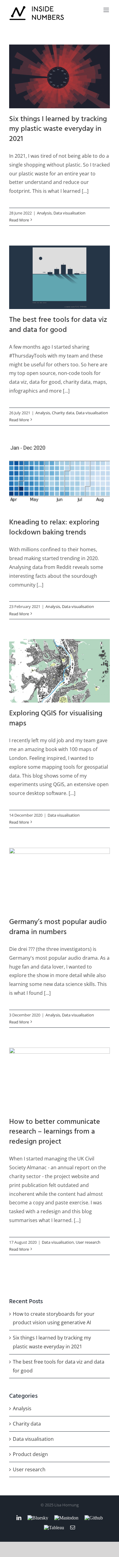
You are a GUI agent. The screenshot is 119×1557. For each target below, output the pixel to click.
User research (88, 1242)
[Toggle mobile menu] (106, 10)
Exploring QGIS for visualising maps (60, 671)
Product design (30, 1454)
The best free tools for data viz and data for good (60, 277)
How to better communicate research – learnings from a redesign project (60, 1079)
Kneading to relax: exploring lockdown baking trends (60, 478)
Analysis (44, 213)
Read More (19, 220)
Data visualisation (69, 213)
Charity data (63, 412)
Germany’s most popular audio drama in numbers (60, 879)
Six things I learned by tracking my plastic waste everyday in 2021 (60, 76)
